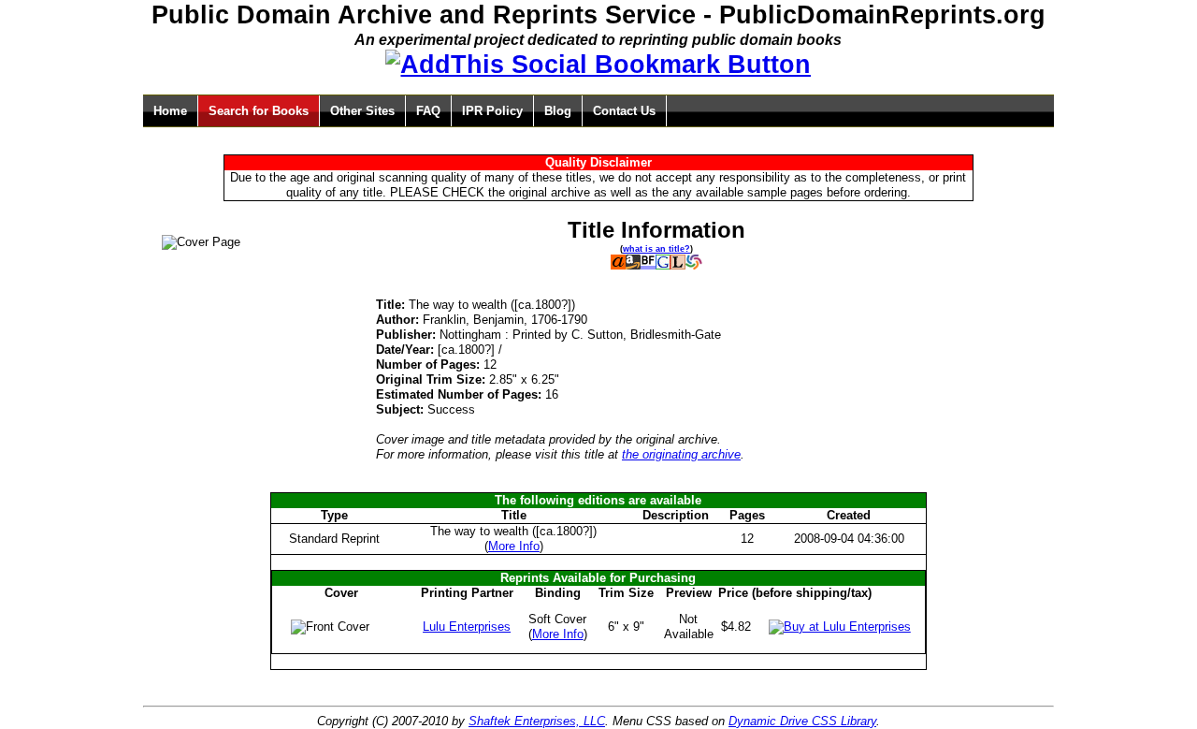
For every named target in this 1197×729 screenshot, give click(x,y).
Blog (557, 111)
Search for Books (259, 111)
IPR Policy (492, 111)
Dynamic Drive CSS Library (802, 721)
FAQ (428, 111)
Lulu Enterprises (467, 627)
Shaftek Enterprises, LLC (537, 721)
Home (170, 111)
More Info (514, 546)
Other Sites (362, 111)
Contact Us (624, 111)
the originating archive (681, 454)
